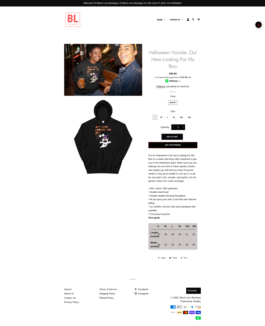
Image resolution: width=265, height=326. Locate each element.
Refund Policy (106, 298)
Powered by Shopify (190, 301)
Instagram (143, 293)
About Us (69, 293)
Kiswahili (192, 290)
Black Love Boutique (190, 297)
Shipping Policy (107, 293)
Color (173, 96)
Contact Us (70, 298)
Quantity (165, 127)
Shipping (160, 86)
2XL (181, 117)
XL (174, 117)
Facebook (142, 289)
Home (160, 20)
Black (173, 102)
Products (175, 20)
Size (173, 111)
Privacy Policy (71, 302)
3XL (189, 117)
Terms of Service (108, 289)
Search (67, 289)
